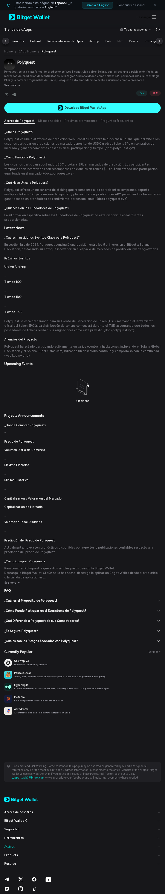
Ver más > (154, 651)
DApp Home (27, 51)
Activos (9, 846)
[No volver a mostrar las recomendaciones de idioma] (155, 5)
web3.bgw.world (145, 249)
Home (8, 51)
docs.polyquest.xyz (120, 148)
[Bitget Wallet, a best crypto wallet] (35, 17)
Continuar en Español (131, 5)
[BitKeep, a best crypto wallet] (21, 799)
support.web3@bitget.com (28, 777)
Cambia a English (97, 5)
